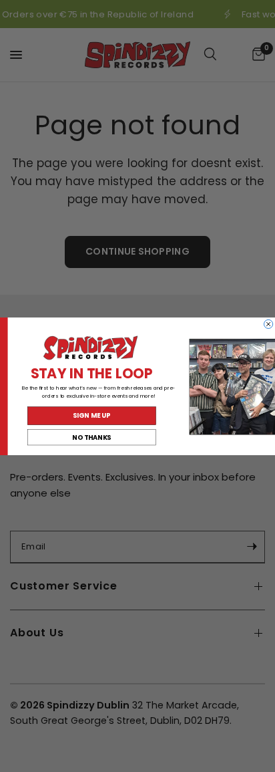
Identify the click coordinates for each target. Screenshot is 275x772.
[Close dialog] (268, 323)
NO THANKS (91, 437)
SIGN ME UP (91, 415)
